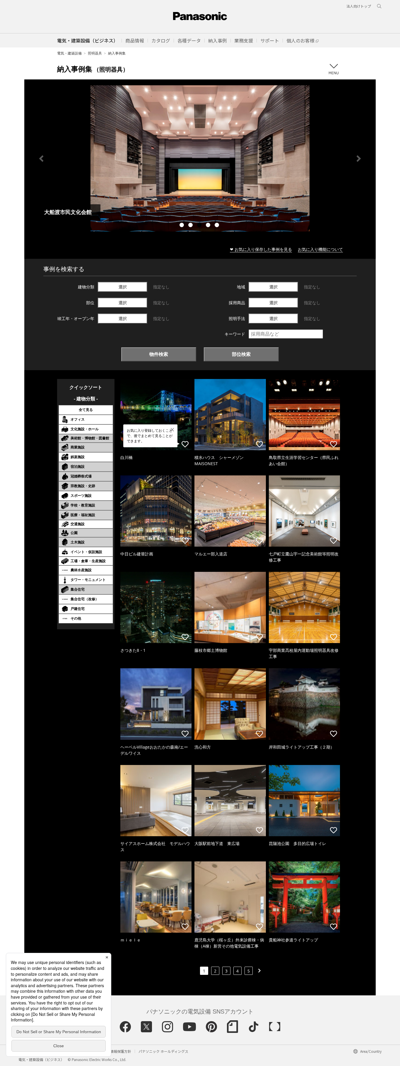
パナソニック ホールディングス (163, 1051)
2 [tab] (191, 226)
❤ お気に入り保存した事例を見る (261, 249)
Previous (41, 158)
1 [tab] (182, 226)
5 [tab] (217, 226)
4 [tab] (209, 226)
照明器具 (95, 53)
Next (359, 158)
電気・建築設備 (69, 53)
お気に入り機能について (320, 249)
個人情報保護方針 (117, 1051)
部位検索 (241, 354)
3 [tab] (200, 226)
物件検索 (158, 354)
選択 (123, 287)
